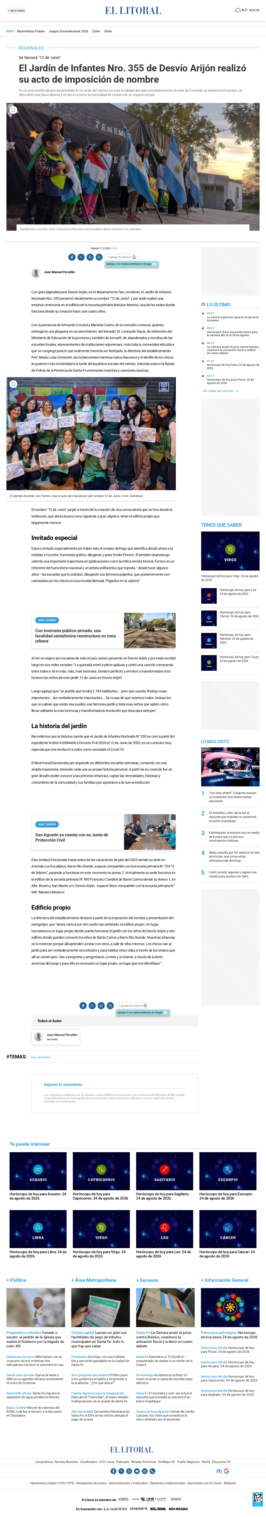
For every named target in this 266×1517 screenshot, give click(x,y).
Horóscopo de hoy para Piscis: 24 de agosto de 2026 (230, 379)
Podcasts (122, 1462)
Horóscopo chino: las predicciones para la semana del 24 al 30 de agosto (232, 332)
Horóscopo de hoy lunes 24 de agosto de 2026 (233, 365)
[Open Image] (13, 110)
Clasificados (88, 1462)
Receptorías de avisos (92, 1483)
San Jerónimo (40, 1057)
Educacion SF (221, 1462)
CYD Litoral (107, 1462)
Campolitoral (44, 1462)
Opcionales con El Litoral (204, 1483)
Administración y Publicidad (128, 1483)
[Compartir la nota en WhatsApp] (89, 257)
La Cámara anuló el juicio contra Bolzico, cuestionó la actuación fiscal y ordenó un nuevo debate (233, 348)
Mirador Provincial (143, 1462)
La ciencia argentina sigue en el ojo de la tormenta (233, 317)
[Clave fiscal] (258, 1505)
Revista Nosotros (66, 1462)
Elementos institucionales (167, 1483)
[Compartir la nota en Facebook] (72, 257)
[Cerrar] (154, 264)
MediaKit (230, 1483)
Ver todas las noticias (218, 391)
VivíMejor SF (166, 1462)
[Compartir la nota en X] (81, 257)
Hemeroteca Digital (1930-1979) (52, 1483)
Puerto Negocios (188, 1462)
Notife (206, 1462)
